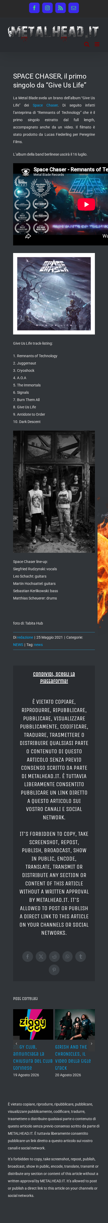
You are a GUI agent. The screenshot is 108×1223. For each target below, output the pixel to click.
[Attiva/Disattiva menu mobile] (97, 44)
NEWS (18, 645)
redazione (25, 637)
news (38, 645)
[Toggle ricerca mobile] (86, 44)
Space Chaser (45, 105)
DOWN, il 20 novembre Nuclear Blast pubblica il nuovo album (74, 1061)
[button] (16, 1058)
